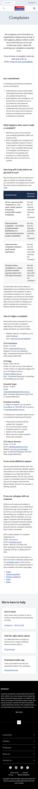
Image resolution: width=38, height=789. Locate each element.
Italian (8, 582)
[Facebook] (10, 767)
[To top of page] (19, 722)
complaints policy (12, 562)
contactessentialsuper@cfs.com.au (16, 392)
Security (25, 772)
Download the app (11, 670)
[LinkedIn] (22, 767)
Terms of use (14, 772)
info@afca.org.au (15, 542)
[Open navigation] (34, 8)
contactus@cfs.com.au (17, 349)
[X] (27, 767)
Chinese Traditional (13, 577)
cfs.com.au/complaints (19, 449)
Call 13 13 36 (19, 625)
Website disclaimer (23, 775)
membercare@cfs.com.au (14, 410)
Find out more (9, 649)
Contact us (31, 3)
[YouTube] (16, 767)
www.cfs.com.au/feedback (21, 62)
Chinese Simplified (13, 574)
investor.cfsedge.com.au (12, 374)
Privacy (11, 775)
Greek (8, 579)
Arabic (8, 572)
